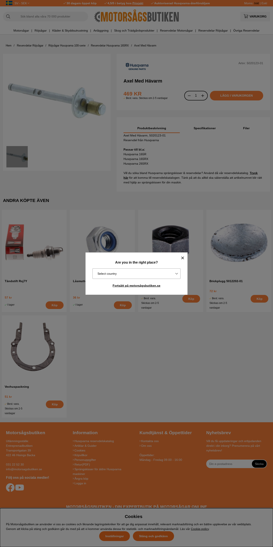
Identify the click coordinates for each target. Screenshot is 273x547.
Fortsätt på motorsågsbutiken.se (136, 285)
